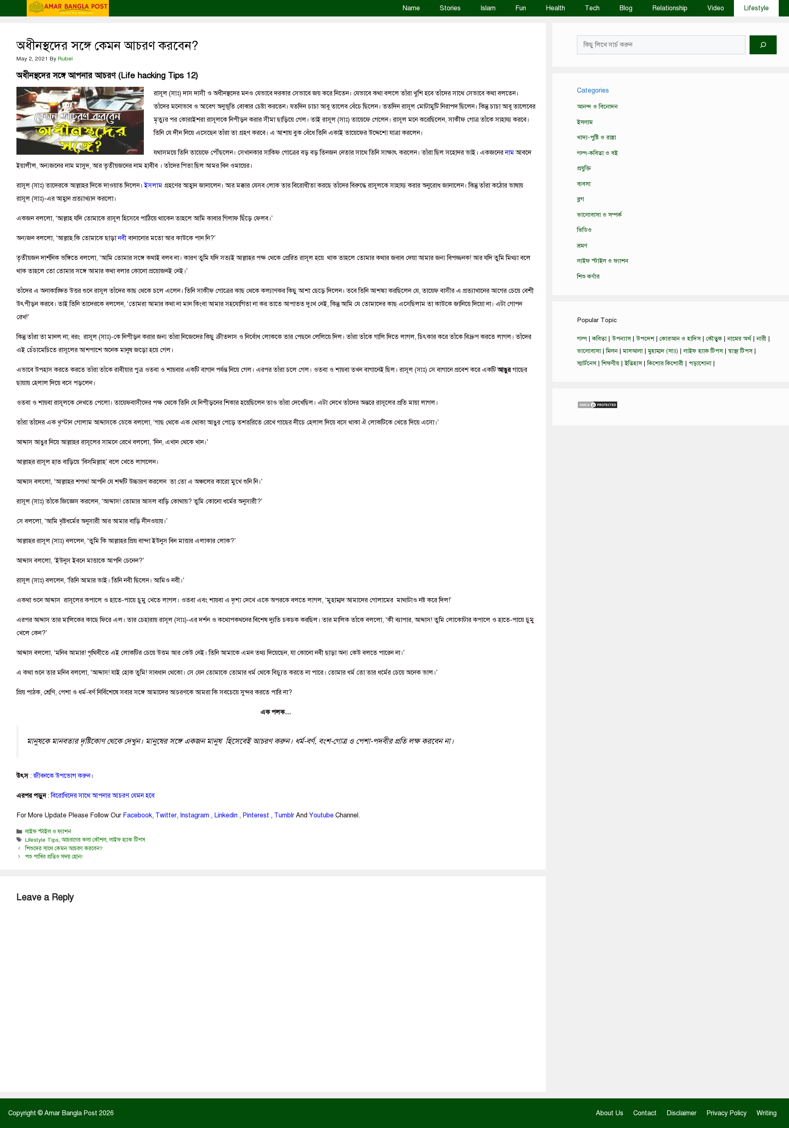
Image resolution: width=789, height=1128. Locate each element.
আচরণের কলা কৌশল (84, 839)
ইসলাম (153, 185)
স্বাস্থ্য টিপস (740, 351)
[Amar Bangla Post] (67, 8)
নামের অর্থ (739, 338)
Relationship (669, 8)
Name (411, 8)
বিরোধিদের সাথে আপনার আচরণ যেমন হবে (103, 795)
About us (609, 1113)
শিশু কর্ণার (588, 276)
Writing (767, 1113)
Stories (450, 8)
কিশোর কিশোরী (665, 363)
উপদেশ (645, 338)
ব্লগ (580, 199)
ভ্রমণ (582, 245)
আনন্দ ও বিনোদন (597, 106)
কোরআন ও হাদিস (680, 338)
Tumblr (284, 815)
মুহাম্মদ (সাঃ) (663, 351)
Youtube (321, 815)
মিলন (612, 351)
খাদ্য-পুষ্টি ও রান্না (596, 137)
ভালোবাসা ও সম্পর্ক (599, 214)
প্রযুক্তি (584, 168)
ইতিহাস (633, 363)
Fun (520, 8)
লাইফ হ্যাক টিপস (127, 839)
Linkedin (226, 815)
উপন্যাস (621, 338)
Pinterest (255, 815)
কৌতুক (714, 338)
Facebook (137, 815)
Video (715, 8)
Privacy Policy (726, 1113)
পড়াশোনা (700, 363)
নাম (509, 153)
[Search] (763, 44)
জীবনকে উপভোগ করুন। (63, 776)
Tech (592, 8)
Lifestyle (756, 8)
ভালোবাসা (589, 351)
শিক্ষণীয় (610, 363)
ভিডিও (584, 230)
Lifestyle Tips (42, 839)
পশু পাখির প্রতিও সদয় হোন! (54, 856)
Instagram (194, 815)
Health (555, 8)
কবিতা (599, 338)
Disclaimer (682, 1113)
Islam (488, 8)
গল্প (582, 338)
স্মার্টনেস (586, 363)
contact (645, 1113)
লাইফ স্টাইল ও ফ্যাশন (48, 831)
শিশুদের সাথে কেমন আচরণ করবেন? (64, 848)
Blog (625, 8)
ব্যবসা (584, 184)
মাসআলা (633, 351)
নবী (122, 238)
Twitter (166, 815)
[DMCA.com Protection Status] (597, 407)
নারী (761, 338)
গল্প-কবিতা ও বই (597, 153)
